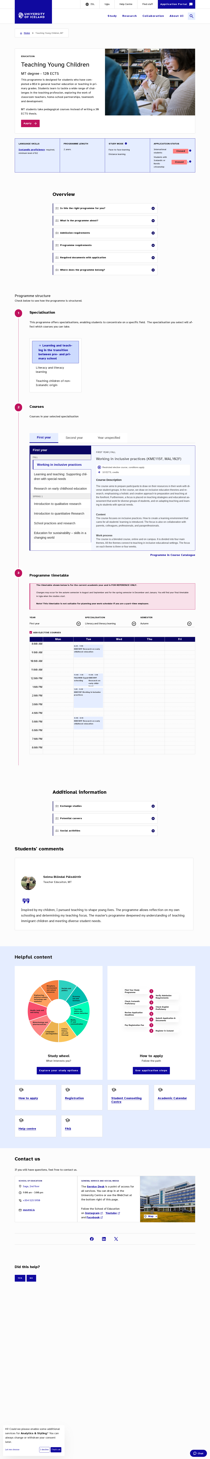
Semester (146, 617)
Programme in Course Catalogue (172, 555)
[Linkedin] (104, 1239)
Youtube (111, 1213)
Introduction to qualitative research (57, 503)
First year (44, 437)
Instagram (92, 1213)
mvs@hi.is (29, 1210)
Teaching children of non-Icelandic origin (53, 383)
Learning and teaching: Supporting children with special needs (60, 477)
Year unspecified (109, 437)
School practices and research (54, 523)
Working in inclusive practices (59, 464)
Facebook (93, 1217)
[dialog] (34, 1440)
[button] (112, 16)
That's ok (55, 1450)
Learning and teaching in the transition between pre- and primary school (55, 352)
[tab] (44, 438)
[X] (116, 1239)
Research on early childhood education (60, 488)
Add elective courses (47, 633)
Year (33, 617)
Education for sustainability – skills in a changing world (60, 535)
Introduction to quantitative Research (59, 513)
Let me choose (12, 1450)
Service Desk (95, 1186)
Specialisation (95, 617)
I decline (44, 1450)
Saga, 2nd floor (31, 1186)
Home (27, 33)
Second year (74, 437)
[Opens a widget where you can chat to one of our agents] (198, 1453)
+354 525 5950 (31, 1200)
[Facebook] (92, 1239)
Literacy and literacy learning (50, 370)
